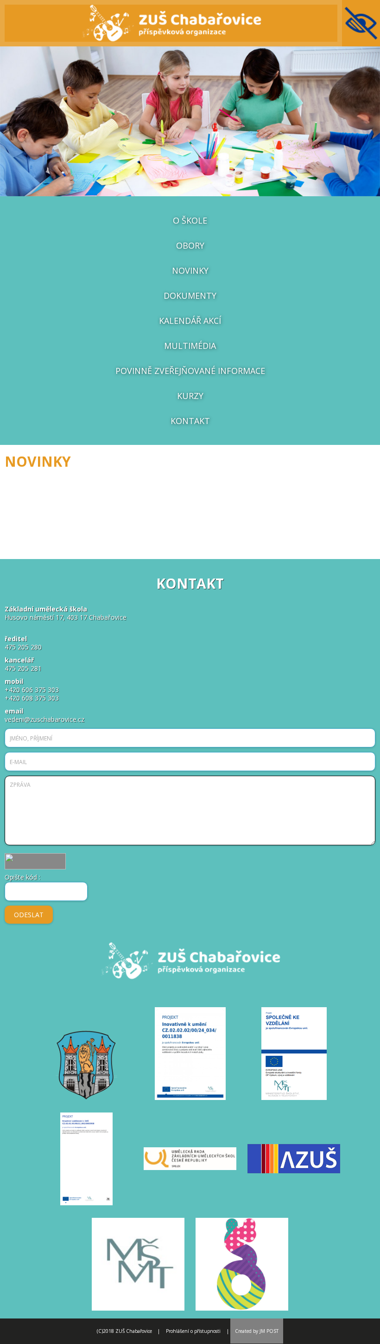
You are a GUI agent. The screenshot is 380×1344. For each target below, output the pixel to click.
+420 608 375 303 (32, 698)
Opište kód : (22, 877)
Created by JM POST (257, 1331)
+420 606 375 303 (32, 689)
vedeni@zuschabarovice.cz (44, 719)
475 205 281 (23, 668)
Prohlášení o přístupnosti (193, 1331)
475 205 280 (23, 647)
